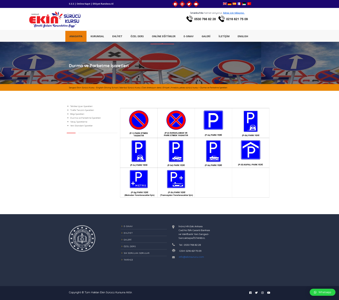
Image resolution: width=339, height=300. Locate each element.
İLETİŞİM (224, 36)
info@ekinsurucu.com (191, 256)
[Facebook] (175, 4)
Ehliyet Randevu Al (103, 3)
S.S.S (71, 3)
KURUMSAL (97, 36)
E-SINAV (189, 36)
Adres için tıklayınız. (234, 13)
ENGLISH (243, 36)
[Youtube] (196, 4)
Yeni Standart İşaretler (81, 125)
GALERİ (206, 36)
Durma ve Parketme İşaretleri (85, 118)
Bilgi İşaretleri (77, 114)
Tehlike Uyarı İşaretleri (81, 106)
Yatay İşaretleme (78, 121)
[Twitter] (189, 4)
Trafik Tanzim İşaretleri (82, 110)
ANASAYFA (75, 36)
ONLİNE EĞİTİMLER (164, 36)
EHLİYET (117, 36)
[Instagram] (182, 4)
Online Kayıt (83, 3)
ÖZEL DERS (137, 36)
